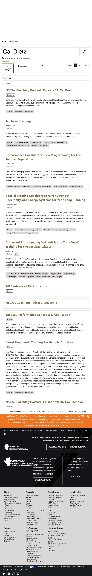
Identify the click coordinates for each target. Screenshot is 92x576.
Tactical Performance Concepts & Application (38, 314)
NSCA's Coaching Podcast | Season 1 (31, 302)
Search (4, 46)
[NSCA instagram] (13, 574)
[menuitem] (34, 437)
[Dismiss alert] (88, 416)
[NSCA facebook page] (9, 574)
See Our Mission (43, 480)
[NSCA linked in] (18, 574)
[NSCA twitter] (4, 574)
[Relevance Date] (30, 67)
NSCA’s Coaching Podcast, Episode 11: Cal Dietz (39, 90)
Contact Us (74, 476)
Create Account (78, 447)
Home (4, 41)
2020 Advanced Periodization (26, 286)
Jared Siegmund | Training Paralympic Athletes (39, 342)
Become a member (57, 447)
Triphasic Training (18, 121)
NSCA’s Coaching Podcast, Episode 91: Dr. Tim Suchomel (45, 402)
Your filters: (7, 78)
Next (86, 65)
